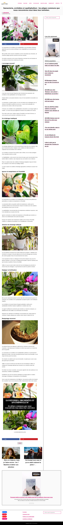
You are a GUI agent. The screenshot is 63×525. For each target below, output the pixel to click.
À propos (25, 512)
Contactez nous (26, 514)
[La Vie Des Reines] (8, 3)
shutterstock (20, 41)
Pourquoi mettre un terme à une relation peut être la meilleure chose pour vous (31, 497)
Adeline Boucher (6, 12)
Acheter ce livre (31, 503)
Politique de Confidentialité (28, 516)
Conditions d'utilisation (27, 518)
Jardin (20, 443)
